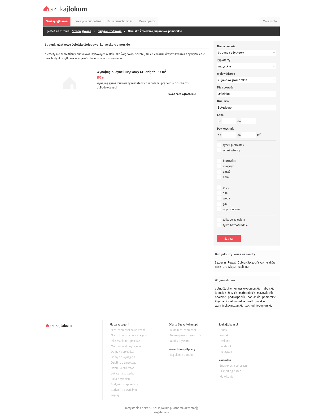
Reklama (225, 341)
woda (226, 198)
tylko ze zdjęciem (234, 219)
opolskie (220, 297)
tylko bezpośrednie (235, 225)
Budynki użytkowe (110, 31)
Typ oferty (223, 60)
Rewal (232, 262)
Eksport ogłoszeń (230, 371)
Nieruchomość (226, 46)
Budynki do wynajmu (124, 390)
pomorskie (269, 297)
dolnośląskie (223, 288)
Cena (220, 115)
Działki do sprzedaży (123, 362)
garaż (226, 171)
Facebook (225, 346)
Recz (218, 266)
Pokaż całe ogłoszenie (181, 94)
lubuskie (220, 293)
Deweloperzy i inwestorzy (185, 335)
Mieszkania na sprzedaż (125, 341)
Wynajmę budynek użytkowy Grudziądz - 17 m (131, 72)
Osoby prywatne (180, 341)
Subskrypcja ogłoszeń (233, 365)
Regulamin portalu (181, 354)
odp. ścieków (231, 209)
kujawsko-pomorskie (247, 288)
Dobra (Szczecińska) (251, 262)
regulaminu (161, 412)
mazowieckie (265, 293)
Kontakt (224, 335)
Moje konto (227, 376)
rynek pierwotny (233, 145)
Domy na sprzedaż (122, 351)
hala (226, 177)
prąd (226, 187)
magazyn (228, 166)
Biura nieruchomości (183, 330)
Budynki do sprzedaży (124, 384)
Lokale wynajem (121, 379)
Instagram (226, 351)
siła (225, 193)
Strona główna (81, 31)
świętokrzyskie (235, 301)
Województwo (226, 73)
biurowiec (229, 161)
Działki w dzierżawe (122, 368)
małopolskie (247, 293)
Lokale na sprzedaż (122, 373)
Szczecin (220, 262)
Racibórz (243, 266)
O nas (223, 330)
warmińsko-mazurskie (229, 305)
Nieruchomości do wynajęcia (129, 335)
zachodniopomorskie (258, 305)
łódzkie (232, 293)
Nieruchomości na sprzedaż (128, 330)
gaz (225, 204)
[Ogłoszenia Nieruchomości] (65, 12)
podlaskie (254, 297)
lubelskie (268, 288)
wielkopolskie (256, 301)
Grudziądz (229, 266)
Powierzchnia (225, 128)
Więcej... (115, 395)
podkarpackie (237, 297)
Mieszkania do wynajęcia (126, 346)
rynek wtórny (231, 150)
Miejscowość (225, 87)
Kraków (270, 262)
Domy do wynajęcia (123, 357)
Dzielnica (223, 101)
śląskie (219, 301)
